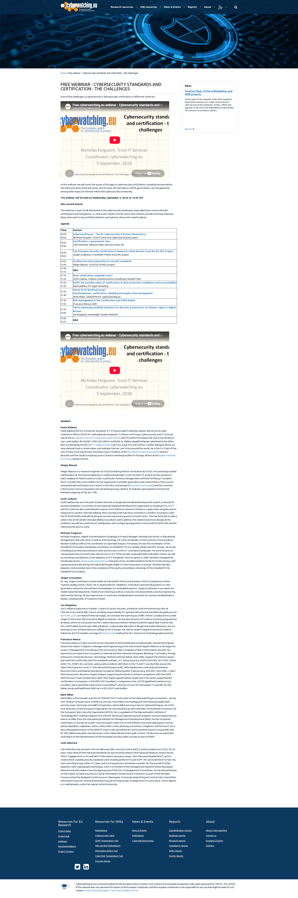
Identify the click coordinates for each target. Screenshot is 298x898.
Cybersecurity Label (104, 835)
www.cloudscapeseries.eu (94, 561)
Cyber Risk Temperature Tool (109, 856)
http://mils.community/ (140, 485)
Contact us (211, 835)
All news (189, 129)
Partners (210, 846)
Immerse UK (108, 633)
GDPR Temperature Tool (106, 841)
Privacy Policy (90, 890)
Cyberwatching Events (143, 841)
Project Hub (63, 836)
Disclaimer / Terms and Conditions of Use (118, 890)
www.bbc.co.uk (68, 615)
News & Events (139, 830)
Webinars (62, 841)
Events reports (176, 856)
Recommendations (67, 846)
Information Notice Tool (106, 851)
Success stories (102, 861)
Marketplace (101, 830)
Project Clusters (66, 851)
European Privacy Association (143, 451)
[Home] (81, 6)
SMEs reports (175, 851)
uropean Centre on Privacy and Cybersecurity (98, 437)
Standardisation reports (180, 830)
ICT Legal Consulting (102, 444)
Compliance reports (178, 846)
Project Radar (64, 831)
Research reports (177, 841)
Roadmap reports (177, 835)
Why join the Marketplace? (108, 846)
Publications (138, 835)
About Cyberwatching (216, 830)
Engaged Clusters (214, 841)
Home (63, 73)
